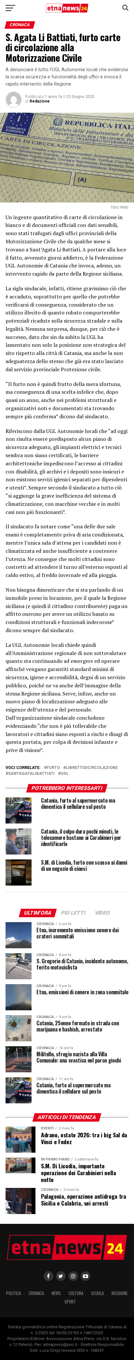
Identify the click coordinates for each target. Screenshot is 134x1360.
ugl (64, 774)
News (56, 1293)
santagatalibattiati (31, 774)
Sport (70, 1302)
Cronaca (36, 1293)
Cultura (76, 1293)
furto (53, 768)
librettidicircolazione (92, 768)
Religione (119, 1293)
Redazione (40, 101)
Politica (13, 1293)
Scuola (97, 1293)
